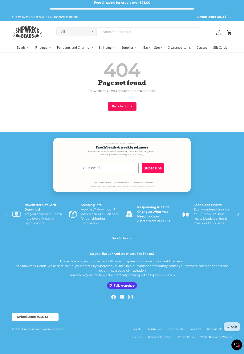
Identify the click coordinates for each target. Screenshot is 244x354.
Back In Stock (152, 47)
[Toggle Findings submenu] (50, 47)
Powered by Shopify (53, 328)
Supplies (127, 47)
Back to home (122, 106)
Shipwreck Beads (30, 328)
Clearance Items (179, 47)
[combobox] (129, 32)
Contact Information (160, 336)
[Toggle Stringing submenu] (114, 47)
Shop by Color (155, 328)
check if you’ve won (131, 186)
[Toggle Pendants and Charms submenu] (91, 47)
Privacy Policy (186, 336)
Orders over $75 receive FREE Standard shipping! (45, 17)
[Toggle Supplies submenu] (136, 47)
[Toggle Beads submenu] (28, 47)
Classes (202, 47)
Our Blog (137, 336)
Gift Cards (220, 47)
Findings (41, 47)
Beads (21, 47)
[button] (229, 32)
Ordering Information (219, 328)
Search (137, 328)
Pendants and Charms (73, 47)
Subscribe (153, 168)
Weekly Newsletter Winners (216, 336)
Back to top (120, 238)
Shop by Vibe (176, 328)
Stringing (105, 47)
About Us (195, 328)
